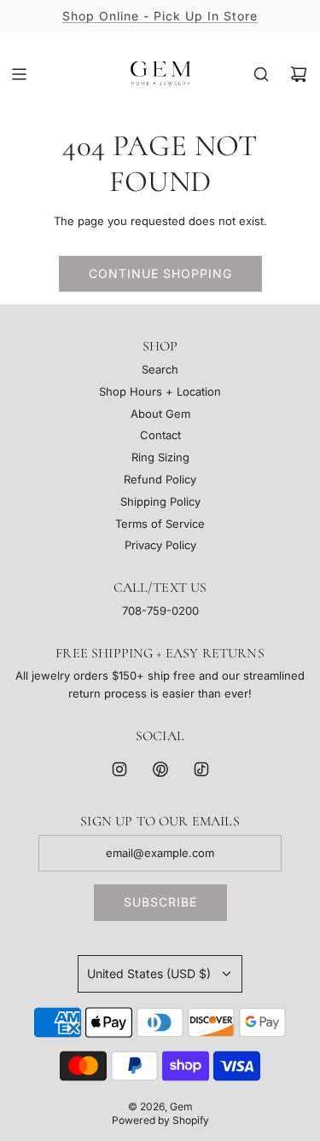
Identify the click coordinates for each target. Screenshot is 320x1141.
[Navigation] (19, 74)
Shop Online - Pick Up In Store (160, 16)
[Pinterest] (160, 769)
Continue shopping (160, 273)
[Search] (261, 74)
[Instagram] (119, 769)
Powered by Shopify (160, 1120)
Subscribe (160, 902)
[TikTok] (201, 769)
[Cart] (298, 74)
